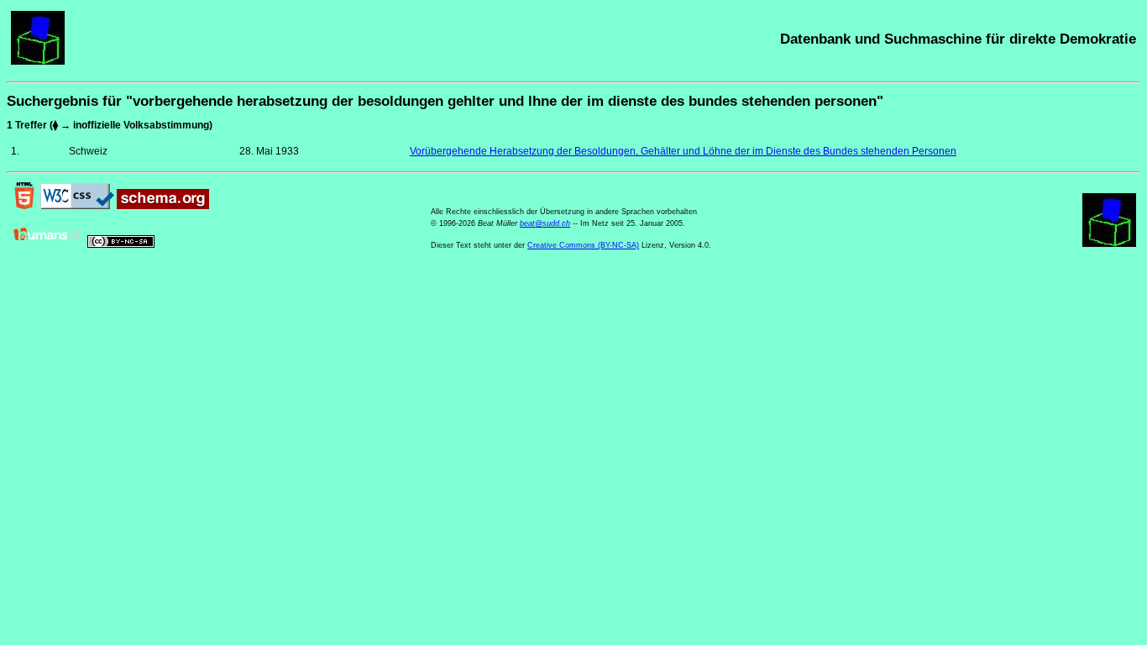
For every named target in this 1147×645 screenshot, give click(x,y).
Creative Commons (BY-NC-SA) (583, 245)
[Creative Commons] (121, 244)
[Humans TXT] (48, 244)
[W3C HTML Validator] (24, 206)
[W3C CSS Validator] (77, 206)
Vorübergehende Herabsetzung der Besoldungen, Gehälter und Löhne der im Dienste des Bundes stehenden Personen (683, 151)
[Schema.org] (163, 206)
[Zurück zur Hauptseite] (38, 61)
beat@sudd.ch (545, 223)
